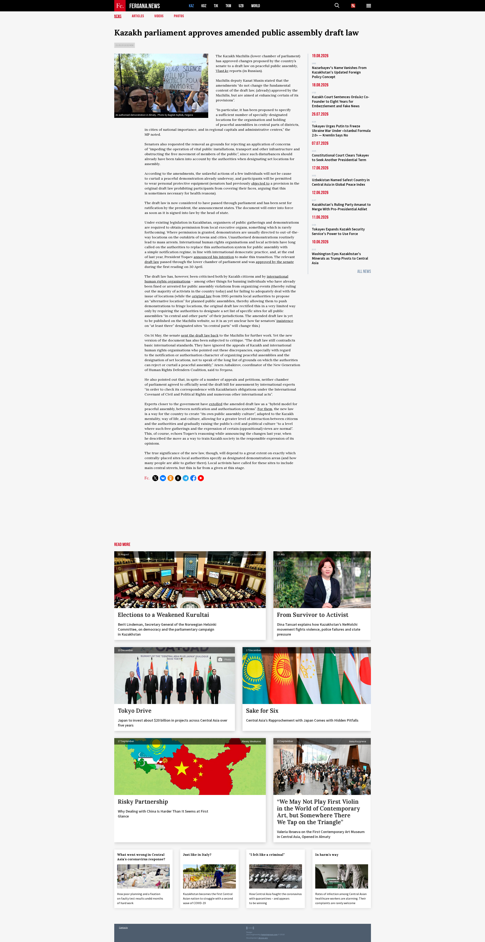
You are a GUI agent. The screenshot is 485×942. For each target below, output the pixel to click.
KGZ (203, 5)
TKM (228, 5)
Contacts (123, 927)
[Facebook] (193, 478)
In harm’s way (327, 855)
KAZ (191, 5)
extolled (215, 404)
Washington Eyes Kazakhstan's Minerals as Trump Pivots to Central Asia (340, 258)
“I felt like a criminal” (267, 855)
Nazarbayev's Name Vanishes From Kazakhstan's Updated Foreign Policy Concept (339, 72)
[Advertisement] (242, 513)
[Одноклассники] (170, 478)
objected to (260, 183)
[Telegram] (186, 478)
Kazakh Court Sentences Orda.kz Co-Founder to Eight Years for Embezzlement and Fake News (340, 101)
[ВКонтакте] (163, 478)
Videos (158, 16)
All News (364, 271)
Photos (179, 16)
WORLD (255, 5)
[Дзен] (178, 478)
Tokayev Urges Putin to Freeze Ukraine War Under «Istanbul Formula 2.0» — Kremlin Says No (341, 130)
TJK (216, 5)
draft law (152, 262)
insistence (284, 321)
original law (202, 296)
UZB (241, 5)
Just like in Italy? (197, 855)
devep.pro (263, 938)
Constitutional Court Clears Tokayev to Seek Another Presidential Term (340, 157)
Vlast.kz (222, 71)
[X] (155, 478)
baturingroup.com (269, 934)
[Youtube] (201, 478)
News (117, 16)
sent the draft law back (199, 335)
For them (264, 409)
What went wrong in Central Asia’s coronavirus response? (141, 857)
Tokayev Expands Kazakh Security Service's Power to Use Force (338, 231)
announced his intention (214, 257)
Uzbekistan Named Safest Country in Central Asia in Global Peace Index (341, 182)
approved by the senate (275, 262)
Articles (138, 16)
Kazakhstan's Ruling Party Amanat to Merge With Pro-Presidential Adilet (341, 206)
